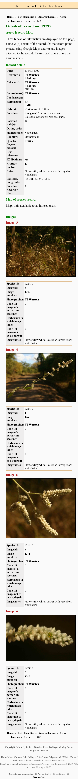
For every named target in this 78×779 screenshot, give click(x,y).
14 (26, 121)
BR (26, 102)
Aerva (63, 16)
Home (10, 16)
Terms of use (39, 777)
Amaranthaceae (47, 16)
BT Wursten (32, 75)
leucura (15, 21)
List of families (26, 16)
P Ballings (30, 78)
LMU (28, 105)
